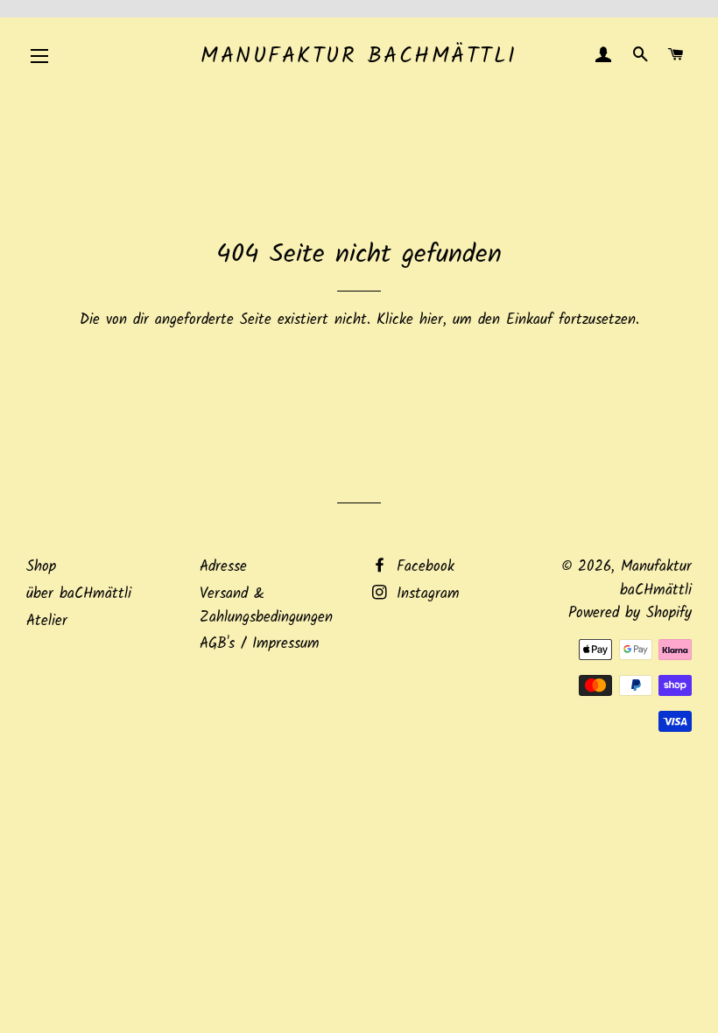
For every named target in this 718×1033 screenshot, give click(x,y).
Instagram (425, 594)
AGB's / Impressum (260, 644)
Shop (41, 567)
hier (431, 320)
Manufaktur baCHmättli (359, 56)
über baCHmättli (78, 594)
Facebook (422, 567)
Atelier (46, 621)
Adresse (223, 567)
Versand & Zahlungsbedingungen (266, 605)
